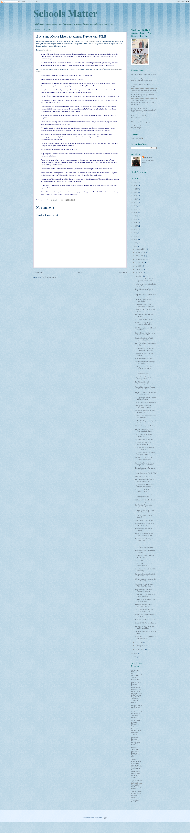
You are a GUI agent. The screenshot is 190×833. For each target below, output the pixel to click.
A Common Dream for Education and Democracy (145, 412)
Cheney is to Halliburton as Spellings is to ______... (143, 435)
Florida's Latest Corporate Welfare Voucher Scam (145, 417)
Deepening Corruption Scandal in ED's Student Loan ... (145, 575)
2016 (135, 216)
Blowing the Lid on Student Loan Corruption (145, 615)
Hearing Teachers (140, 544)
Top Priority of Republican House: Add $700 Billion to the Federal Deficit (143, 80)
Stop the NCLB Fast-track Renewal (145, 623)
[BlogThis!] (68, 200)
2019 (135, 206)
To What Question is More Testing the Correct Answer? (136, 794)
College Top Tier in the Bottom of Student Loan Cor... (145, 595)
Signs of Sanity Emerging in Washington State (143, 378)
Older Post (122, 272)
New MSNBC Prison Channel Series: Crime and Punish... (144, 535)
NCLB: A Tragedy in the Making (145, 426)
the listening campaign (88, 41)
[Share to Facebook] (72, 200)
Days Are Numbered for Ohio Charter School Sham (144, 610)
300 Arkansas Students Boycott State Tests (144, 315)
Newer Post (38, 272)
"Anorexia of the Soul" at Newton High (145, 632)
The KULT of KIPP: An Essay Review (136, 787)
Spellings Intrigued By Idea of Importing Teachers (144, 605)
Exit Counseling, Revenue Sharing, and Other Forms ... (145, 398)
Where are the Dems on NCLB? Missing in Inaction (144, 443)
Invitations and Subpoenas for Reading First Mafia (144, 496)
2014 (135, 223)
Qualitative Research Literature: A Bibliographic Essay (135, 741)
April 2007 (139, 276)
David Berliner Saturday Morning (145, 402)
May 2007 (139, 273)
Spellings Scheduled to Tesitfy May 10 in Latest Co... (144, 339)
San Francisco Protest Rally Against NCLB (143, 506)
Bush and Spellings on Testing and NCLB (145, 422)
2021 (135, 199)
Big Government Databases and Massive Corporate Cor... (144, 486)
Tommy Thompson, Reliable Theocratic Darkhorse (143, 590)
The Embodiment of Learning (136, 781)
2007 (135, 246)
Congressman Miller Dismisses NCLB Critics (144, 556)
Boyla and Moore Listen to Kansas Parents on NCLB (145, 565)
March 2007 (139, 642)
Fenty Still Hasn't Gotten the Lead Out (145, 295)
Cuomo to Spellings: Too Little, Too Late (144, 354)
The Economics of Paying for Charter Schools (144, 540)
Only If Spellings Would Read (144, 547)
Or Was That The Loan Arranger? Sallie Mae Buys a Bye (145, 511)
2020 (135, 202)
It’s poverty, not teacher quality (140, 122)
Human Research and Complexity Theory (136, 707)
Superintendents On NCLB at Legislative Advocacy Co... (144, 280)
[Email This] (66, 200)
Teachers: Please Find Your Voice (145, 620)
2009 (135, 239)
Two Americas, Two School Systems (143, 529)
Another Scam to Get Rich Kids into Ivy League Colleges (143, 127)
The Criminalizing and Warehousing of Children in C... (145, 383)
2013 (135, 226)
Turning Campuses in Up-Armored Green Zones (145, 469)
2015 (135, 219)
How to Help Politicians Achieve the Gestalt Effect (145, 600)
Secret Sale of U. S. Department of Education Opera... (145, 637)
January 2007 (140, 649)
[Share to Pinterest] (74, 200)
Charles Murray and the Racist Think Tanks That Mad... (144, 585)
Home (80, 272)
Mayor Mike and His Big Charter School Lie (145, 551)
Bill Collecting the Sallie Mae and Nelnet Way (145, 329)
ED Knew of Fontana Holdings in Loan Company (145, 501)
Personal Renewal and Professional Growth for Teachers (136, 731)
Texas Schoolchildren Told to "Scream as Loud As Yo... (144, 290)
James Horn (148, 157)
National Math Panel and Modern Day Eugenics (135, 723)
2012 (135, 229)
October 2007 (140, 256)
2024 (135, 189)
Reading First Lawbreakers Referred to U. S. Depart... (143, 406)
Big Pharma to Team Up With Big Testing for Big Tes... (145, 454)
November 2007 (141, 252)
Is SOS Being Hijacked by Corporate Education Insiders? (142, 95)
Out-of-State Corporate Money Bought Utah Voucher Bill (144, 464)
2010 (135, 236)
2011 (135, 233)
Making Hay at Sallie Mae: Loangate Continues (143, 491)
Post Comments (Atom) (49, 277)
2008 (135, 243)
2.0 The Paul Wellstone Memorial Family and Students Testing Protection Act (136, 674)
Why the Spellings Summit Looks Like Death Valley (145, 580)
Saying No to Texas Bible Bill (144, 520)
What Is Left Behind (135, 801)
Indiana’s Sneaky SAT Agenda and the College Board (142, 117)
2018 (135, 209)
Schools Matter (65, 13)
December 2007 (141, 249)
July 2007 (139, 266)
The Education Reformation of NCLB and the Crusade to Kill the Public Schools (136, 772)
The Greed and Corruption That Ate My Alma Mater (144, 627)
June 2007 (139, 269)
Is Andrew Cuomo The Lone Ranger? (143, 516)
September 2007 (141, 259)
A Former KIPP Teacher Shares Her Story (142, 86)
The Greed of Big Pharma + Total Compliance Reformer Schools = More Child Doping (143, 102)
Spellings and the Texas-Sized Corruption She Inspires (144, 368)
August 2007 (140, 262)
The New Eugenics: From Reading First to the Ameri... (145, 393)
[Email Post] (61, 200)
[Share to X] (70, 200)
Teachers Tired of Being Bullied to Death (143, 90)
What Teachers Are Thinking (144, 319)
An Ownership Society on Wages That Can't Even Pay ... (145, 362)
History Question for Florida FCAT (145, 473)
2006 (135, 653)
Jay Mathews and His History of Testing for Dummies (136, 714)
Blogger (104, 818)
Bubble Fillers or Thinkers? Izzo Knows (145, 310)
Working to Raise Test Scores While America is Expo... (144, 430)
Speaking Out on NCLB (142, 476)
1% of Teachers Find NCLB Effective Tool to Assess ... (143, 459)
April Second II (140, 560)
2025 (135, 185)
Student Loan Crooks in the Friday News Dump (145, 570)
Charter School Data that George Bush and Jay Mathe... (145, 334)
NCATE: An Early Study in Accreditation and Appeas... (144, 324)
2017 (135, 212)
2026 (135, 182)
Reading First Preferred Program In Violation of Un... (145, 388)
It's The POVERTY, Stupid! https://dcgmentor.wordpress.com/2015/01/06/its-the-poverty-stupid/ (143, 110)
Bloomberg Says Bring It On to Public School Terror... (144, 524)
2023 (135, 192)
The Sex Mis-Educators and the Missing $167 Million (144, 480)
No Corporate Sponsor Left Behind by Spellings (145, 285)
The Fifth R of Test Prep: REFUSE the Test (145, 344)
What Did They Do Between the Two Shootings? (144, 449)
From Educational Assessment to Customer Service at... (145, 373)
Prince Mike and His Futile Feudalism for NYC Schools (144, 305)
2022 (135, 196)
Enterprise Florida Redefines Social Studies (143, 300)
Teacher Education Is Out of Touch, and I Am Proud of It (136, 762)
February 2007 (140, 646)
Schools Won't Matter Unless (144, 358)
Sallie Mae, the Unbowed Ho (144, 439)
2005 (135, 657)
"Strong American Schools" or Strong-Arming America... (144, 349)
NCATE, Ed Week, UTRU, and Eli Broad (143, 75)
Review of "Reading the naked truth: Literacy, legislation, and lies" (136, 752)
